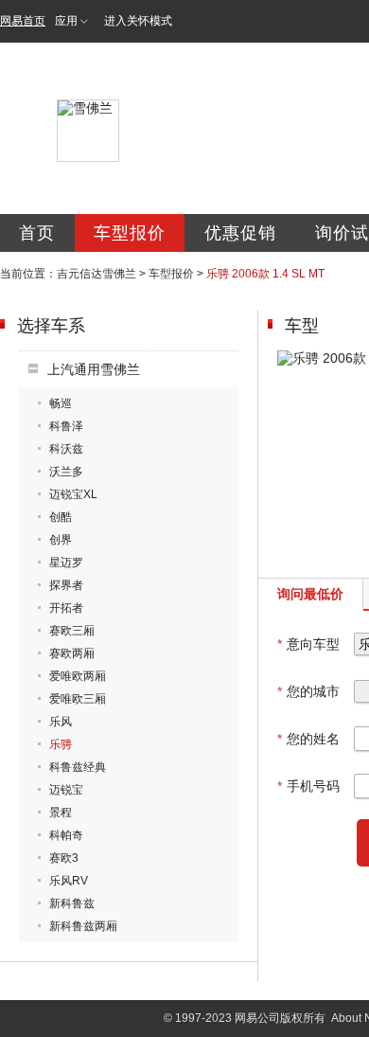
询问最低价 (310, 593)
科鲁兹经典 (77, 767)
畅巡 (60, 403)
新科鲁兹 (72, 903)
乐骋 (60, 744)
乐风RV (68, 880)
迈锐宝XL (73, 494)
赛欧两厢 (72, 653)
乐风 (60, 721)
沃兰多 (66, 471)
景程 (60, 812)
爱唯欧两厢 (77, 676)
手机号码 (308, 786)
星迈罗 (66, 562)
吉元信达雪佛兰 (96, 273)
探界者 (66, 585)
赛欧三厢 (72, 630)
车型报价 (130, 232)
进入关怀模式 (138, 20)
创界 (60, 539)
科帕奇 (66, 835)
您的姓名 (308, 738)
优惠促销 (240, 232)
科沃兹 (66, 449)
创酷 (60, 517)
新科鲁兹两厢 (83, 926)
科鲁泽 (66, 426)
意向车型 (308, 644)
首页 (37, 232)
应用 (66, 20)
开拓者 (66, 608)
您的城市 (308, 691)
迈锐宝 (66, 789)
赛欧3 (64, 858)
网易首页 (22, 20)
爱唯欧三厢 (77, 699)
